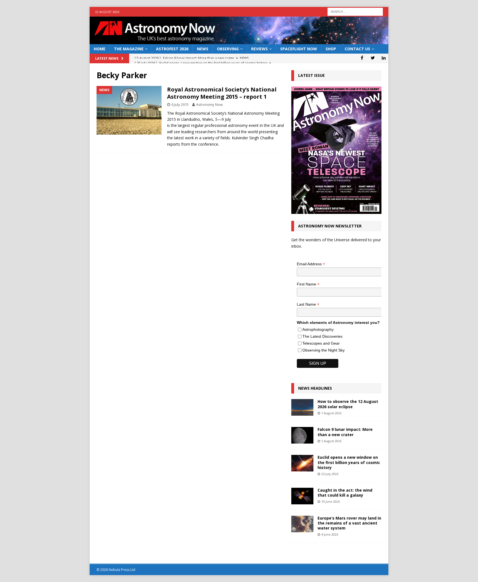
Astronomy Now (209, 104)
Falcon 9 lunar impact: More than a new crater (345, 432)
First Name (308, 284)
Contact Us (357, 48)
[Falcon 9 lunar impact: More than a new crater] (302, 435)
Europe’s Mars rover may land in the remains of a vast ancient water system (349, 523)
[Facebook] (362, 58)
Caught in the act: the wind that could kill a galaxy (345, 492)
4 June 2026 (329, 534)
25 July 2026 (329, 474)
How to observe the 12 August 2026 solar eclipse (348, 404)
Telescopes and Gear (321, 343)
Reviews (259, 48)
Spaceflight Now (298, 48)
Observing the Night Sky (323, 350)
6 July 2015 (180, 104)
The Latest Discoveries (322, 336)
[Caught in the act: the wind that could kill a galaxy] (302, 496)
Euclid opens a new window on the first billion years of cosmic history (349, 462)
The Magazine (129, 48)
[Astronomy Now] (239, 41)
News (202, 48)
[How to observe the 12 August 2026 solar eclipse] (302, 407)
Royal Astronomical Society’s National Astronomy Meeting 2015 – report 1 (222, 93)
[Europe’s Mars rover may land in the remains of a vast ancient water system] (302, 524)
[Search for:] (355, 11)
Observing (228, 48)
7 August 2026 (331, 413)
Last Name (308, 304)
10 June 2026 (330, 501)
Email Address (311, 264)
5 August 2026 (331, 441)
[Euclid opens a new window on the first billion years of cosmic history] (302, 463)
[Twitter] (373, 58)
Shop (331, 48)
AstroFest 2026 (172, 48)
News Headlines (315, 388)
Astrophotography (318, 329)
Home (99, 48)
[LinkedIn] (383, 58)
